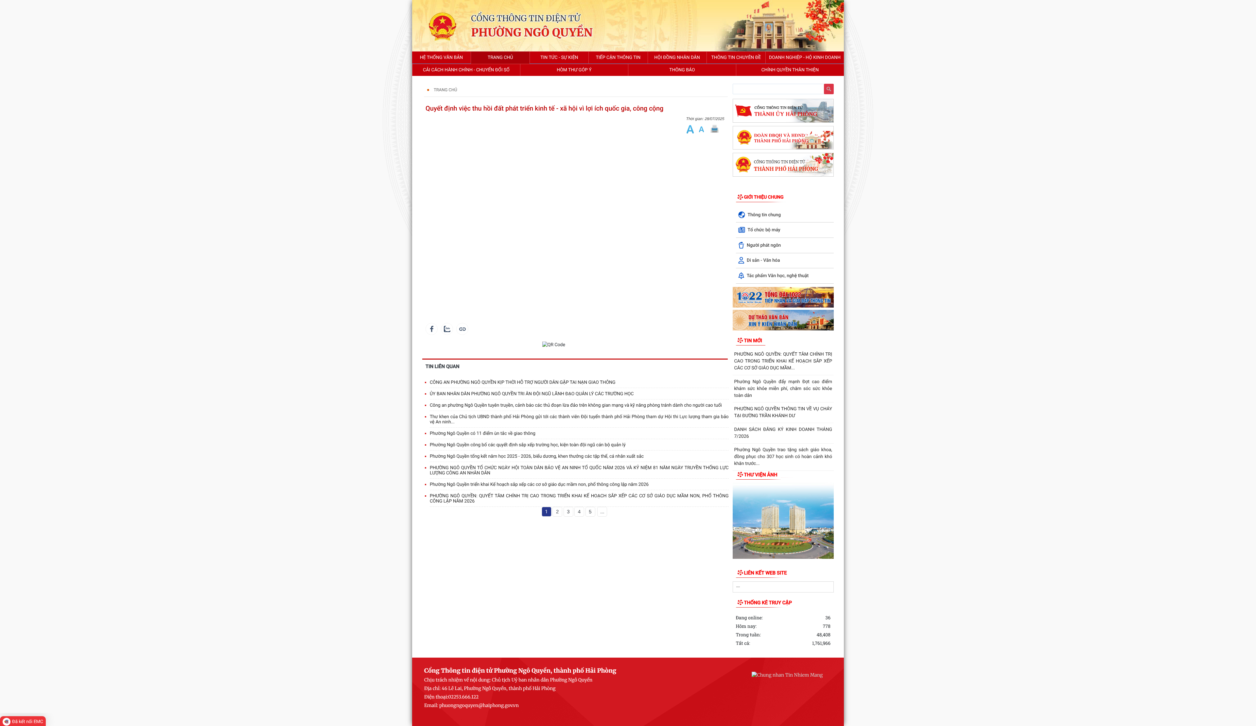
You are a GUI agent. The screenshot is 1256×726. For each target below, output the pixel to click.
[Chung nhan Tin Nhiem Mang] (787, 675)
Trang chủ (445, 90)
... (602, 512)
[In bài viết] (714, 129)
